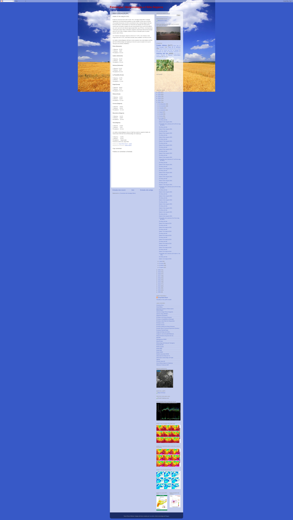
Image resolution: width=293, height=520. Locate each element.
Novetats (176, 50)
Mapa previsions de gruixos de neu (164, 335)
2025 (159, 94)
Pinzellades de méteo (161, 51)
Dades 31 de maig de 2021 (165, 121)
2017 (159, 276)
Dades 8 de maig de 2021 (165, 227)
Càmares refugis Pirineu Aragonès (164, 311)
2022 (159, 100)
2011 (159, 288)
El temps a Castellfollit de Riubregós (165, 319)
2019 (159, 272)
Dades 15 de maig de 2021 (165, 196)
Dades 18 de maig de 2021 (165, 180)
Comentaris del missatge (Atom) (128, 193)
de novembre (162, 106)
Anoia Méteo (159, 307)
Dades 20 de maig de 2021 (165, 172)
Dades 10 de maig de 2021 (165, 216)
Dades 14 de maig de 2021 (165, 200)
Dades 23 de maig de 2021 (165, 157)
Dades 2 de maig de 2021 (165, 251)
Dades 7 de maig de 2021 (165, 231)
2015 (159, 280)
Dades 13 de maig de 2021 (165, 204)
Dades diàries (128, 145)
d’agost (161, 112)
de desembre (162, 104)
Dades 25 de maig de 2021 (165, 149)
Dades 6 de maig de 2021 (165, 235)
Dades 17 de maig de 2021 (165, 184)
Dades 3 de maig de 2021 (165, 247)
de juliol (161, 114)
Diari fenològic (160, 47)
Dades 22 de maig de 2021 (165, 164)
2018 (159, 273)
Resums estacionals (160, 55)
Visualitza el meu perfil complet (163, 299)
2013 (159, 284)
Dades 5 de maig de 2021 (165, 239)
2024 (159, 96)
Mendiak (158, 337)
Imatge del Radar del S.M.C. (163, 332)
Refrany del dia (162, 53)
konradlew (152, 516)
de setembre (162, 110)
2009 (159, 292)
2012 (159, 286)
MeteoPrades (159, 341)
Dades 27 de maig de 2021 (165, 141)
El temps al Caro (160, 324)
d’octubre (161, 108)
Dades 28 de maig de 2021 (165, 137)
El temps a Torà (160, 322)
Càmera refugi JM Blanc (162, 313)
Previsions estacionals (174, 51)
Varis (165, 56)
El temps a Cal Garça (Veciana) (164, 317)
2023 (159, 98)
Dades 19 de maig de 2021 (165, 176)
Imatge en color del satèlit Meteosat (165, 333)
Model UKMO (159, 352)
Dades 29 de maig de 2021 (165, 133)
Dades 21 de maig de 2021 (165, 168)
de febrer (161, 265)
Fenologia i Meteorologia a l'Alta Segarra (136, 7)
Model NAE (159, 350)
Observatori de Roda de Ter (163, 355)
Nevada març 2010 (168, 50)
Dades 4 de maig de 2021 (165, 243)
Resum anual (176, 53)
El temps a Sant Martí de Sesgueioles (165, 321)
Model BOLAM (159, 344)
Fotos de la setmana (174, 47)
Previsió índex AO (160, 361)
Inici (133, 190)
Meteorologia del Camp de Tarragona (165, 343)
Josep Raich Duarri (163, 297)
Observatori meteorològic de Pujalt (164, 357)
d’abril (161, 261)
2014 (159, 282)
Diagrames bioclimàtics (162, 315)
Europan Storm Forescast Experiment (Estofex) (167, 328)
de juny (161, 116)
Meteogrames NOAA (161, 339)
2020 (159, 270)
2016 (159, 278)
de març (161, 263)
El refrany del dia (163, 119)
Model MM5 (159, 348)
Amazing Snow (160, 305)
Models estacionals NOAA (162, 354)
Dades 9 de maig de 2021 (165, 223)
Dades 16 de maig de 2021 (165, 192)
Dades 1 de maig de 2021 (165, 258)
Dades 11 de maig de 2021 (165, 212)
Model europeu (160, 346)
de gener (161, 267)
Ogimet (158, 359)
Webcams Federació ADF (162, 365)
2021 (159, 102)
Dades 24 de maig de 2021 (165, 153)
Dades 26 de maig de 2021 (165, 145)
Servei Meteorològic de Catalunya (164, 363)
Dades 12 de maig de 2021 (165, 208)
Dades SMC (176, 45)
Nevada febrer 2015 (172, 48)
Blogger (167, 516)
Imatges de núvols (163, 48)
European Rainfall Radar (162, 330)
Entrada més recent (119, 190)
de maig (161, 118)
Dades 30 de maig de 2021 (165, 129)
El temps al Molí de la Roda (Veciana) (165, 326)
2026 (159, 92)
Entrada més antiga (146, 190)
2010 (159, 290)
